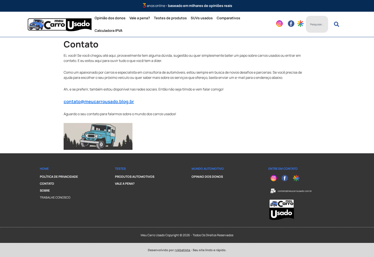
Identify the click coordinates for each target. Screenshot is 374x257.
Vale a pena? (139, 18)
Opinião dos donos (110, 18)
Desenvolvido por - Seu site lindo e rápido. (187, 250)
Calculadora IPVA (109, 30)
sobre (45, 190)
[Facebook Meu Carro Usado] (286, 178)
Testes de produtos (170, 18)
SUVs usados (202, 18)
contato (47, 183)
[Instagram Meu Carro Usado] (275, 178)
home (44, 168)
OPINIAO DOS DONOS (207, 177)
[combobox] (317, 24)
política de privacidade (59, 177)
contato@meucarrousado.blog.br (99, 101)
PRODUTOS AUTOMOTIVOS (134, 177)
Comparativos (228, 18)
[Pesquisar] (337, 24)
